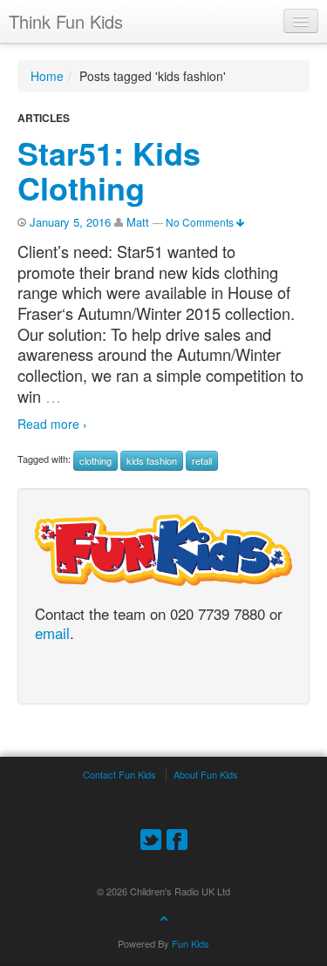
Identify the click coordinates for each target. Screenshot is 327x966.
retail (202, 460)
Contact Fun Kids (119, 774)
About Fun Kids (206, 774)
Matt (137, 222)
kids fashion (151, 460)
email (52, 633)
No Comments (201, 221)
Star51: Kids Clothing (109, 170)
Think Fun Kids (66, 21)
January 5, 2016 (70, 222)
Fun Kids (190, 943)
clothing (95, 460)
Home (47, 76)
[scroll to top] (163, 917)
